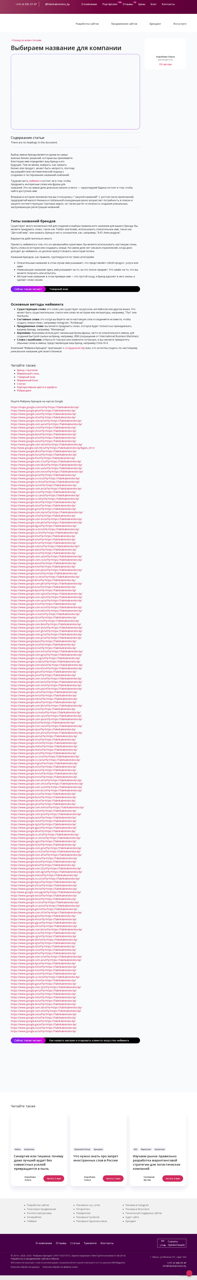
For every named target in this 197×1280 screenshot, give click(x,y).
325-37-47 (31, 4)
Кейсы (17, 1149)
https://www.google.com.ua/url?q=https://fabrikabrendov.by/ (46, 468)
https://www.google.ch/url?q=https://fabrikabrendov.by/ (43, 431)
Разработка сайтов (87, 23)
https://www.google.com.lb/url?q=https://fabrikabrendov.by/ (46, 624)
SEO (135, 1149)
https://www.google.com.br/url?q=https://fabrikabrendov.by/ (46, 420)
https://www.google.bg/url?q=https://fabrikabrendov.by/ (43, 526)
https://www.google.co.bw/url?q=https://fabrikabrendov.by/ (45, 661)
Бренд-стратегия (27, 370)
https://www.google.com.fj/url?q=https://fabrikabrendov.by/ (46, 868)
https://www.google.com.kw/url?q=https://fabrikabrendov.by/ (47, 665)
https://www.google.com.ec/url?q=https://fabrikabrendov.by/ (46, 607)
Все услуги (179, 23)
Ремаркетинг (83, 1213)
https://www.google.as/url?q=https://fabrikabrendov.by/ (43, 817)
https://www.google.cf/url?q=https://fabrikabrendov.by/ (43, 980)
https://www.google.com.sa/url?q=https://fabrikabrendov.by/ (46, 556)
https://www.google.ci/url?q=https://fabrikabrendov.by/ (43, 709)
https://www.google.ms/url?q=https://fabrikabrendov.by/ (44, 858)
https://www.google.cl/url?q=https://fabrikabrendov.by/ (43, 515)
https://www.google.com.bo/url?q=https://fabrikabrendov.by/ (46, 682)
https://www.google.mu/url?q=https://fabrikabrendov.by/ (44, 573)
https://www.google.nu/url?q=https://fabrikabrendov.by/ (44, 1027)
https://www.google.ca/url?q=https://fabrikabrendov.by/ (43, 414)
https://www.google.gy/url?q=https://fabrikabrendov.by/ (43, 983)
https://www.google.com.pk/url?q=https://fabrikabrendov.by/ (46, 583)
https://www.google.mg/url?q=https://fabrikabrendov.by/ (44, 763)
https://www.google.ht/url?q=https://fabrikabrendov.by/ (43, 844)
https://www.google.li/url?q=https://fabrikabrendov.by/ (43, 722)
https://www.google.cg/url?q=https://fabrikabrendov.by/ (43, 936)
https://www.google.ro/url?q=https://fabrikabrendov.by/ (43, 492)
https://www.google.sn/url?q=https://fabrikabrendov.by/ (43, 766)
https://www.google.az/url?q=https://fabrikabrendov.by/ (43, 753)
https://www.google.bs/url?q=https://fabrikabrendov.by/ (43, 797)
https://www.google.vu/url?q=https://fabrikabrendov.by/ (43, 1000)
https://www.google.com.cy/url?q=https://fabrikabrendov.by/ (46, 715)
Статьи (75, 1243)
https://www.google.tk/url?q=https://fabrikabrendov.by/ (43, 1004)
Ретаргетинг (83, 1209)
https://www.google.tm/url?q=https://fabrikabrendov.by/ (44, 885)
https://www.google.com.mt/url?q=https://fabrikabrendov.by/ (47, 651)
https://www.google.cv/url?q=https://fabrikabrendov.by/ (43, 949)
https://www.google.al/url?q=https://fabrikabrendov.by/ (43, 831)
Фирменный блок (27, 380)
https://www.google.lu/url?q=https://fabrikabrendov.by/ (43, 587)
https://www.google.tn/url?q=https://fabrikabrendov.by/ (43, 604)
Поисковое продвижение (41, 1209)
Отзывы (128, 4)
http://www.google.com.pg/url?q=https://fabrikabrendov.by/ (46, 892)
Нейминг (32, 1221)
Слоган (21, 383)
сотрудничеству (75, 348)
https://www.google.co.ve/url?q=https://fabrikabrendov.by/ (45, 576)
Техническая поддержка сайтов (143, 1213)
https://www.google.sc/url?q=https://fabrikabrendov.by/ (43, 933)
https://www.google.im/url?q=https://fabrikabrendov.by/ (43, 919)
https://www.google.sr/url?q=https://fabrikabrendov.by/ (43, 793)
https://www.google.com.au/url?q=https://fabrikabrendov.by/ (46, 424)
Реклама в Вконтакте (137, 1209)
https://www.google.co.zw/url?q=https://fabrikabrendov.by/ (45, 760)
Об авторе (165, 64)
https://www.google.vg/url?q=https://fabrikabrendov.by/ (43, 841)
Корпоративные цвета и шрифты (37, 387)
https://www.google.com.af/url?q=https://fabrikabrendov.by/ (46, 855)
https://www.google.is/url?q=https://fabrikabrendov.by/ (43, 644)
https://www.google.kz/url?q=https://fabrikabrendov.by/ (43, 648)
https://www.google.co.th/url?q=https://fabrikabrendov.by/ (45, 481)
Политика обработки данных (25, 1267)
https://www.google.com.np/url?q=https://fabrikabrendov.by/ (46, 597)
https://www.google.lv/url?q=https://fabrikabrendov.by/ (43, 566)
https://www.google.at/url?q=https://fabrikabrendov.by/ (43, 437)
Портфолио (109, 4)
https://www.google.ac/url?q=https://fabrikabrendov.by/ (43, 1031)
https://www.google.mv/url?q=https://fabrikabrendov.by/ (44, 777)
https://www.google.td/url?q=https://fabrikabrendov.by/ (43, 997)
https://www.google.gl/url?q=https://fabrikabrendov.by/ (43, 916)
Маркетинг (146, 1149)
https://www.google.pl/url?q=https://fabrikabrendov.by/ (43, 410)
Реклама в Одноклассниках (91, 1221)
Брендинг (155, 23)
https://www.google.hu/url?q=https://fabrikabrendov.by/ (44, 454)
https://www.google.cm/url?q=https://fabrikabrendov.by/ (44, 743)
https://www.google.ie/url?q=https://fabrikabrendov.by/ (43, 505)
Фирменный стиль (28, 373)
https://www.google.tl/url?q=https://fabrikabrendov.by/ (43, 946)
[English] (184, 9)
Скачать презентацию (172, 1243)
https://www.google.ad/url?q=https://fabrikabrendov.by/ (43, 702)
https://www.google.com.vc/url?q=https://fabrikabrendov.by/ (46, 956)
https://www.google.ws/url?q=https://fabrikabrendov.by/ (44, 895)
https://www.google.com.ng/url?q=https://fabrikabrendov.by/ (46, 593)
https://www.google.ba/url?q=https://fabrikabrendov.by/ (43, 641)
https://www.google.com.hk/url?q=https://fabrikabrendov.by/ (46, 464)
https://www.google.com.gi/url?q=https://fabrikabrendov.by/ (46, 848)
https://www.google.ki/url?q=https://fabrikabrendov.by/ (43, 1021)
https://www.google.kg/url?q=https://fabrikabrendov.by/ (43, 882)
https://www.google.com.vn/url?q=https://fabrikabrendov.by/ (46, 519)
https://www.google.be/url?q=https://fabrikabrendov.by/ (43, 434)
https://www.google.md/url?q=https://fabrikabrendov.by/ (44, 746)
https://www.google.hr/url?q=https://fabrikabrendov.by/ (43, 542)
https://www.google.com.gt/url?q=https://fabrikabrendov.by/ (46, 634)
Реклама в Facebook (87, 1217)
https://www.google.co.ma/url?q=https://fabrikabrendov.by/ (46, 712)
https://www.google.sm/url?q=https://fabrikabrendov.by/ (44, 926)
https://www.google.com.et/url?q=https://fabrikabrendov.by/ (46, 780)
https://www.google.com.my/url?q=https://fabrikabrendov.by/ (47, 512)
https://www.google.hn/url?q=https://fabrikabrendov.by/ (44, 695)
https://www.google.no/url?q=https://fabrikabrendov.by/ (44, 485)
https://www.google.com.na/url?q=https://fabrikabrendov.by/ (46, 726)
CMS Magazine (118, 1262)
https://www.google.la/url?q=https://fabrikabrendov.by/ (43, 800)
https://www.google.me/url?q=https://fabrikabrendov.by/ (44, 749)
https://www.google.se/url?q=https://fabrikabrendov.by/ (43, 441)
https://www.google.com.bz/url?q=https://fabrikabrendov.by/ (46, 790)
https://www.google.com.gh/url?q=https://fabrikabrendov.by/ (46, 631)
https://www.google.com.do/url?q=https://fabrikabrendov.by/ (46, 627)
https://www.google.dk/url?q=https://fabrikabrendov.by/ (43, 451)
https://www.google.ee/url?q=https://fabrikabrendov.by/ (43, 563)
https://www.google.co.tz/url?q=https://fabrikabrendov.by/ (45, 756)
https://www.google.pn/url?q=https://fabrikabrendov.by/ (43, 990)
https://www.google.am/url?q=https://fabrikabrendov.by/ (44, 736)
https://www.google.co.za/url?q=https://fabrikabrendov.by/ (45, 495)
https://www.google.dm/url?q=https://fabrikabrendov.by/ (44, 939)
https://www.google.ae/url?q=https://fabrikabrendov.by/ (43, 549)
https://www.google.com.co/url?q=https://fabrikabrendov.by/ (46, 559)
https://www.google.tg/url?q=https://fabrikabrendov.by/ (43, 824)
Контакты (168, 4)
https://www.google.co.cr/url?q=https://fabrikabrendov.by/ (45, 621)
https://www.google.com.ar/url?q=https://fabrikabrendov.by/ (46, 488)
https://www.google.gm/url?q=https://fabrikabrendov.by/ (44, 909)
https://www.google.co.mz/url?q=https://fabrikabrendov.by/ (45, 851)
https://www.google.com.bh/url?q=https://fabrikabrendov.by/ (46, 705)
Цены (141, 4)
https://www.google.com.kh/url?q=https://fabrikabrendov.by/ (46, 668)
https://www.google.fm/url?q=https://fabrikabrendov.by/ (44, 888)
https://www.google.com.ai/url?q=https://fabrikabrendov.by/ (46, 960)
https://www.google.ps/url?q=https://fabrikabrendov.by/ (43, 770)
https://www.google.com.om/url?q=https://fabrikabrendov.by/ (47, 783)
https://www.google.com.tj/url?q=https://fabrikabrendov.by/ (46, 987)
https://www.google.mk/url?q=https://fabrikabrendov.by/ (44, 699)
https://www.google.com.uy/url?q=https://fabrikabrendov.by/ (46, 600)
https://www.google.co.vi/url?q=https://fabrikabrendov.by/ (45, 834)
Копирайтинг (34, 1217)
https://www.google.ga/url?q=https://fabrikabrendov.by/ (43, 1024)
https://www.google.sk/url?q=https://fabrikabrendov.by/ (43, 502)
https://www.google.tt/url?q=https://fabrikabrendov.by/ (43, 739)
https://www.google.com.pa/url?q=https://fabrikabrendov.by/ (46, 688)
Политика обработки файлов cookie (60, 1267)
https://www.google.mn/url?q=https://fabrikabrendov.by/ (44, 773)
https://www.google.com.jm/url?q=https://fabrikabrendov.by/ (46, 732)
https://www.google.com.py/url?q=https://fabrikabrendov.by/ (46, 654)
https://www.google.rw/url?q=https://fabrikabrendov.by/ (43, 821)
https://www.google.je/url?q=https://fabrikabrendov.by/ (43, 804)
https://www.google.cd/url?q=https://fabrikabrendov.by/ (43, 810)
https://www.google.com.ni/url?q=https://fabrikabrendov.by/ (46, 685)
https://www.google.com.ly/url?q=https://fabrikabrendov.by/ (46, 814)
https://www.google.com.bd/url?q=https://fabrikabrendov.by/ (46, 610)
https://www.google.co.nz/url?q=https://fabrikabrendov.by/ (45, 478)
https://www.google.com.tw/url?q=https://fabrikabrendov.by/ (46, 444)
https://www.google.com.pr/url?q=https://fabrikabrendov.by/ (46, 637)
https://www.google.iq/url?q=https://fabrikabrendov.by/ (43, 729)
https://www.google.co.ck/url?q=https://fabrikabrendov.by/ (45, 977)
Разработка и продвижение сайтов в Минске (35, 1258)
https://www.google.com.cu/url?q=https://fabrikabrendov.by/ (46, 787)
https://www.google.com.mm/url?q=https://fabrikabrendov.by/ (47, 807)
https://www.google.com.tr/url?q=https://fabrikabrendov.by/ (46, 461)
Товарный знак (26, 377)
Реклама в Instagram (137, 1205)
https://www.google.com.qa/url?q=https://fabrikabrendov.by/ (46, 719)
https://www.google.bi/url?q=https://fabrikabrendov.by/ (43, 865)
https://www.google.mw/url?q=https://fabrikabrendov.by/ (44, 875)
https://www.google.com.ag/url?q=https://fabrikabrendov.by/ (46, 871)
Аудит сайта (132, 1217)
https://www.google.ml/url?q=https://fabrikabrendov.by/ (43, 966)
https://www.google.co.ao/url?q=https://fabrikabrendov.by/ (45, 905)
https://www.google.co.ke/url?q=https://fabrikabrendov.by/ (45, 614)
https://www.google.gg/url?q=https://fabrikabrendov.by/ (44, 922)
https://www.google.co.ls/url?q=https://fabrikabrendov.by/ (45, 902)
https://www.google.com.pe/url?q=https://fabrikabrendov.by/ (46, 570)
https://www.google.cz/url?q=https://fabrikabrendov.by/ (43, 427)
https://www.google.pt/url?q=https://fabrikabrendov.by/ (43, 475)
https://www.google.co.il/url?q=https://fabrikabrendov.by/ (44, 532)
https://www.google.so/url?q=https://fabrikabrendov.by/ (43, 973)
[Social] (178, 4)
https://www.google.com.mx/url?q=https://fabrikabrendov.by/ (47, 471)
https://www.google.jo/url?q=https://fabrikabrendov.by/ (43, 675)
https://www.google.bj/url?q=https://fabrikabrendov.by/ (43, 963)
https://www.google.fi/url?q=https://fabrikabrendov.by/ (43, 458)
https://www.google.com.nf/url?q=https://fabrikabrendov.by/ (46, 912)
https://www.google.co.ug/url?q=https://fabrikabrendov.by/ (45, 658)
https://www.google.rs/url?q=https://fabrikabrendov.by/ (43, 553)
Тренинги (90, 1243)
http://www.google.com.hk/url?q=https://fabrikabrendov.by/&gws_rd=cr (53, 448)
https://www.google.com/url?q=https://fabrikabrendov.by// (45, 546)
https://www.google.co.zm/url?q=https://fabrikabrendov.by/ (45, 838)
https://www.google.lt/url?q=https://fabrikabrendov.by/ (43, 536)
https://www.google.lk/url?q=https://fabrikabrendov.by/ (43, 580)
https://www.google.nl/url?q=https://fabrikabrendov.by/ (43, 417)
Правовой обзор (82, 1149)
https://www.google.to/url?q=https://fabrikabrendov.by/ (43, 970)
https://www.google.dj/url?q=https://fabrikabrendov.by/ (43, 943)
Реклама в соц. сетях (88, 1205)
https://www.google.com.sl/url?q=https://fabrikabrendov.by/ (46, 1011)
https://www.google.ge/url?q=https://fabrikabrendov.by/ (43, 671)
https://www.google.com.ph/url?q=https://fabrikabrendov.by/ (46, 522)
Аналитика (29, 1149)
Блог (154, 4)
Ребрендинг (24, 390)
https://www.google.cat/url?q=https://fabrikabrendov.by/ (44, 692)
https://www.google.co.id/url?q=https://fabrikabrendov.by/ (45, 498)
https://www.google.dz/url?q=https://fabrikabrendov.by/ (43, 617)
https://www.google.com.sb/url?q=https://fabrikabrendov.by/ (46, 1007)
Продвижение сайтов (124, 23)
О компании (89, 4)
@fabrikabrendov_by (57, 4)
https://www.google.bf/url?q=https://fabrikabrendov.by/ (43, 953)
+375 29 (20, 4)
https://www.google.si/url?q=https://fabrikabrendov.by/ (43, 539)
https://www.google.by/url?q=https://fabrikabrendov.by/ (43, 590)
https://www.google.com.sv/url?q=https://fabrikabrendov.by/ (46, 678)
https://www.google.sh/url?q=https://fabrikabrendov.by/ (43, 861)
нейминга (35, 181)
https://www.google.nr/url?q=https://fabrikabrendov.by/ (43, 1017)
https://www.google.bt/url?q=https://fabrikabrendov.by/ (43, 899)
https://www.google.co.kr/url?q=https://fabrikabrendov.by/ (45, 529)
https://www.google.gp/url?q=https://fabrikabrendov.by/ (43, 827)
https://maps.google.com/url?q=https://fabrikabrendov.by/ (45, 407)
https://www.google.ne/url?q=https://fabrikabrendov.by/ (43, 1014)
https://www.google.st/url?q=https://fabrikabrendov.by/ (43, 994)
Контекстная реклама (39, 1213)
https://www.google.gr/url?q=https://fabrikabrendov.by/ (43, 509)
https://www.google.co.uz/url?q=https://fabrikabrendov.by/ (45, 878)
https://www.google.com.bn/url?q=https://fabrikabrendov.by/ (46, 929)
